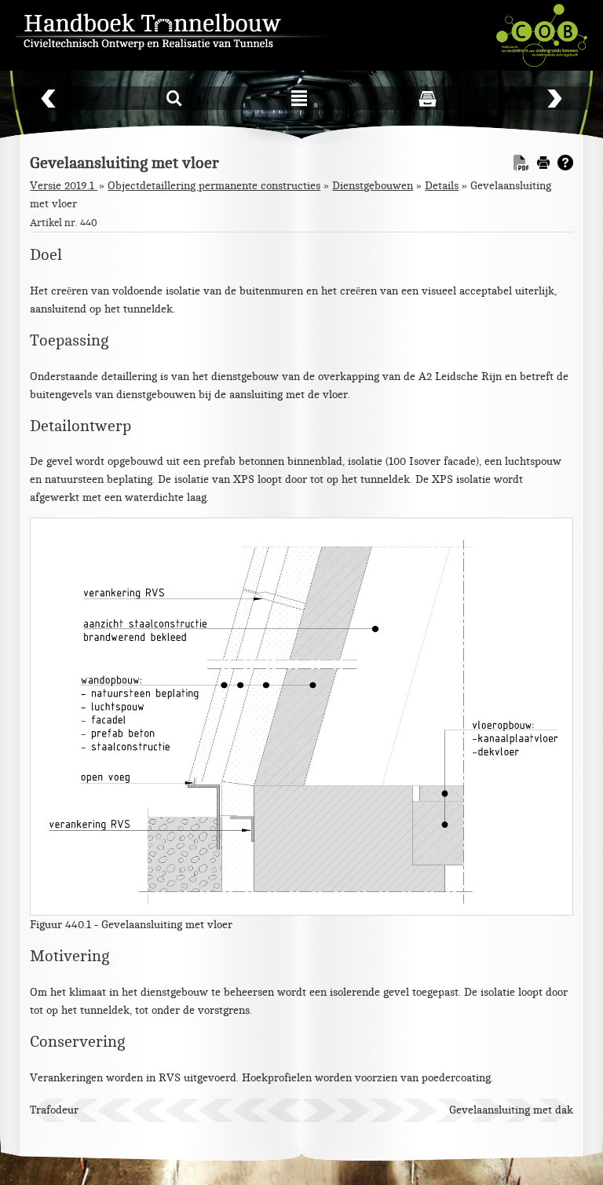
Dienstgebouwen (372, 186)
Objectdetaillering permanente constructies (214, 186)
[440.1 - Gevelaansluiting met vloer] (301, 716)
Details (442, 186)
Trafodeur (54, 1110)
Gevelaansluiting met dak (511, 1110)
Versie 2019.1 (63, 186)
